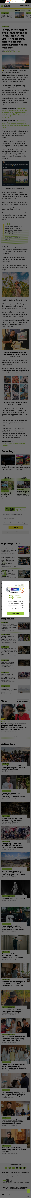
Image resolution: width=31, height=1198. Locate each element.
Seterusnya (15, 613)
